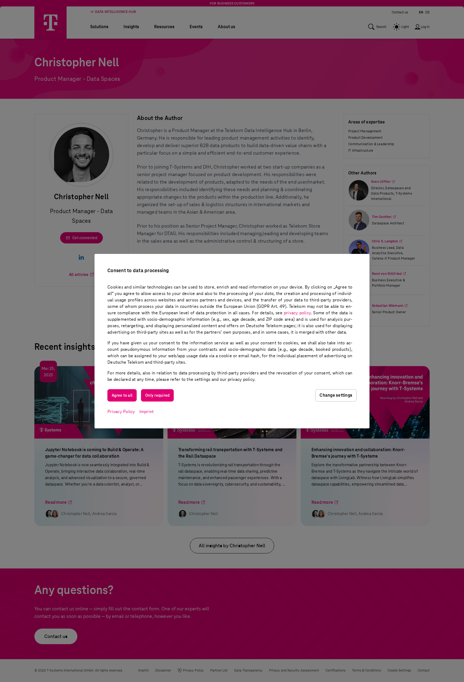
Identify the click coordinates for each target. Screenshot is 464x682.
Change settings (336, 395)
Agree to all (122, 395)
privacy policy (297, 313)
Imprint (146, 411)
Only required (157, 395)
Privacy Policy (121, 411)
